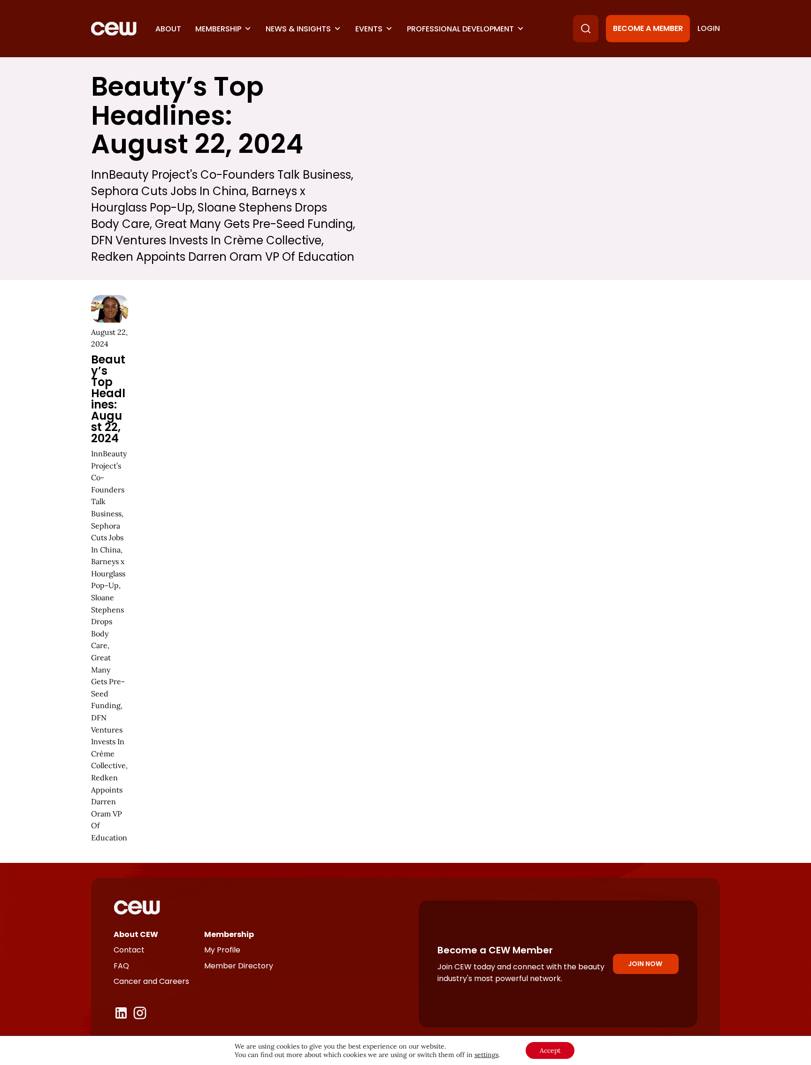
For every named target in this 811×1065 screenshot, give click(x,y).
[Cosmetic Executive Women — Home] (114, 29)
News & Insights (298, 28)
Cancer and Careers (151, 981)
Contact (129, 949)
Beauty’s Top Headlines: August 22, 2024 (108, 399)
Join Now (645, 963)
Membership (218, 28)
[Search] (585, 28)
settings (486, 1054)
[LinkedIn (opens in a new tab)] (121, 1012)
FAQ (121, 965)
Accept (550, 1050)
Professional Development (460, 28)
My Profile (222, 949)
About (168, 28)
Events (369, 28)
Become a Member (648, 28)
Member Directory (238, 965)
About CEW (136, 934)
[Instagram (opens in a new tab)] (139, 1012)
